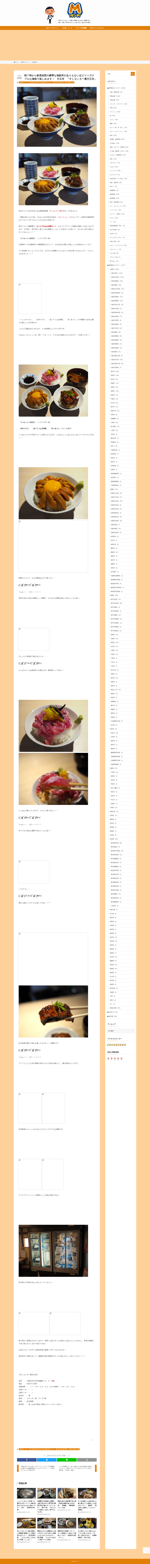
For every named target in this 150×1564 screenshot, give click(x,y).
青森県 (113, 819)
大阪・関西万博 (116, 92)
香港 (113, 1000)
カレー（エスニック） (118, 131)
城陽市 (114, 564)
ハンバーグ (115, 170)
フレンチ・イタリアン (118, 104)
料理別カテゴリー (48, 82)
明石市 (114, 678)
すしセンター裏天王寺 (58, 211)
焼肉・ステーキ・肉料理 (119, 147)
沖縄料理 (114, 190)
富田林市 (115, 454)
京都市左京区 (116, 509)
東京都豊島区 (116, 866)
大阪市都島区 (116, 336)
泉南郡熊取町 (116, 473)
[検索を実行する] (133, 74)
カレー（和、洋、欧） (118, 127)
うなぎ (114, 167)
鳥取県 (113, 945)
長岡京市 (115, 536)
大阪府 (31, 82)
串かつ (113, 186)
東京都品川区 (116, 862)
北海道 (113, 815)
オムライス (115, 174)
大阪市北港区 (116, 367)
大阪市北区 (116, 273)
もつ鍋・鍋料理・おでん (119, 151)
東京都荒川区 (116, 898)
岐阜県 (113, 929)
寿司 (113, 135)
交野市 (114, 414)
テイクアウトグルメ (117, 237)
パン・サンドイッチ (118, 206)
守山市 (114, 799)
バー (113, 222)
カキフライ (115, 163)
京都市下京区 (116, 497)
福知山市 (115, 544)
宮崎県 (113, 984)
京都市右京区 (116, 505)
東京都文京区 (116, 874)
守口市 (114, 403)
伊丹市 (114, 646)
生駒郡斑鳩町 (116, 764)
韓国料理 (114, 194)
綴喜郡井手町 (116, 583)
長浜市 (114, 792)
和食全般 (56, 82)
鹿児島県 (114, 988)
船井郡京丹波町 (117, 591)
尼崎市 (114, 634)
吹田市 (115, 375)
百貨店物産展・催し (117, 225)
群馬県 (113, 831)
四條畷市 (115, 418)
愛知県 (113, 933)
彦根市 (114, 776)
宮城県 (113, 827)
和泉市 (114, 458)
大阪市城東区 (116, 340)
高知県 (113, 964)
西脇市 (114, 709)
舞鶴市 (114, 552)
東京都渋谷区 (116, 878)
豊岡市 (114, 713)
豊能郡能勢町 (116, 481)
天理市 (114, 737)
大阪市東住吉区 (117, 312)
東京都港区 (116, 894)
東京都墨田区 (116, 902)
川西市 (114, 650)
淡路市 (114, 682)
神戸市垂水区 (116, 631)
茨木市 (114, 379)
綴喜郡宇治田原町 (117, 587)
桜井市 (114, 744)
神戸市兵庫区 (116, 623)
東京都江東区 (116, 890)
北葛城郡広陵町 (117, 756)
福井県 (113, 917)
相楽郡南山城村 (117, 579)
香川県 (113, 957)
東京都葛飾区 (116, 858)
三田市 (114, 666)
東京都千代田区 (117, 851)
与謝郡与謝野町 (117, 576)
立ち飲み (114, 143)
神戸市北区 (116, 599)
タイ (112, 1004)
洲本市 (114, 686)
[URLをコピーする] (87, 1460)
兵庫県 (114, 595)
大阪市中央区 (117, 277)
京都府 (114, 489)
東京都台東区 (116, 854)
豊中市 (115, 371)
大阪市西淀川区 (117, 355)
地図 (53, 1381)
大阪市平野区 (116, 320)
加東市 (114, 697)
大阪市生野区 (116, 316)
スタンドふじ (63, 217)
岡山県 (113, 937)
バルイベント (115, 249)
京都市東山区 (116, 517)
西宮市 (115, 642)
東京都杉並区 (116, 886)
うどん (114, 119)
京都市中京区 (117, 501)
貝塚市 (114, 469)
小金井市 (115, 906)
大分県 (113, 976)
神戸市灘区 (116, 615)
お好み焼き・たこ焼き (118, 178)
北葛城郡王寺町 (117, 760)
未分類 (72, 82)
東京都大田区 (116, 870)
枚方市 (114, 407)
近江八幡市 (115, 788)
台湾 (112, 996)
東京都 (114, 839)
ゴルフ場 (114, 253)
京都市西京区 (116, 513)
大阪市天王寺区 (38, 82)
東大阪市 (115, 426)
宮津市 (114, 568)
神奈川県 (114, 909)
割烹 (113, 159)
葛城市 (114, 748)
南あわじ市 (116, 689)
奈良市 (114, 733)
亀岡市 (114, 548)
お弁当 (113, 233)
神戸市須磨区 (116, 627)
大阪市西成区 (117, 300)
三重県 (113, 807)
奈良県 (113, 729)
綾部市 (114, 556)
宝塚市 (114, 638)
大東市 (114, 422)
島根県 (113, 949)
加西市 (114, 674)
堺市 (114, 446)
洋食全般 (114, 100)
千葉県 (113, 835)
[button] (27, 1460)
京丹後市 (115, 572)
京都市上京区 (116, 493)
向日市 (114, 540)
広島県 (113, 941)
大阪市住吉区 (116, 308)
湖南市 (114, 803)
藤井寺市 (115, 438)
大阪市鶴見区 (116, 344)
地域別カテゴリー (23, 82)
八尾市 (114, 430)
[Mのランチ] (75, 10)
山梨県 (113, 925)
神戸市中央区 (116, 603)
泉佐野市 (115, 477)
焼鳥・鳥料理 (116, 182)
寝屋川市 (115, 410)
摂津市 (114, 395)
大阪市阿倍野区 (117, 293)
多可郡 (114, 725)
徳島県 (113, 953)
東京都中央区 (116, 843)
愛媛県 (113, 961)
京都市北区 (115, 524)
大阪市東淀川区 (117, 363)
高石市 (114, 462)
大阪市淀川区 (117, 359)
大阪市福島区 (117, 281)
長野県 (113, 921)
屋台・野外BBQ (116, 202)
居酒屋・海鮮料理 (64, 82)
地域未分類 (115, 1008)
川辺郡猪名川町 (117, 721)
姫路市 (114, 693)
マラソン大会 (115, 257)
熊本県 (113, 980)
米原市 (114, 796)
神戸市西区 (115, 607)
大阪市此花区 (116, 348)
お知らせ (113, 1012)
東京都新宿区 (116, 882)
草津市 (114, 780)
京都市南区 (116, 528)
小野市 (114, 658)
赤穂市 (114, 717)
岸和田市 (115, 465)
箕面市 (115, 391)
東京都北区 (115, 847)
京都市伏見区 (116, 521)
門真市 (114, 399)
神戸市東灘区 (116, 619)
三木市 (114, 662)
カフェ (114, 218)
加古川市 (115, 670)
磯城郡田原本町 (117, 752)
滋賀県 (113, 768)
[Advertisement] (75, 45)
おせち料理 (115, 229)
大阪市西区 (116, 285)
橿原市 (114, 741)
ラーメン (115, 112)
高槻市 (115, 383)
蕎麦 (113, 123)
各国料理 (114, 198)
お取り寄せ (115, 241)
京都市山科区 (116, 532)
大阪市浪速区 (117, 296)
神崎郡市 (115, 701)
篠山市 (114, 705)
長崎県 (113, 972)
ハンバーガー (115, 210)
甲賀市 (114, 784)
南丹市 (114, 560)
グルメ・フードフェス (118, 245)
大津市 (114, 772)
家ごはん (114, 261)
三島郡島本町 (116, 485)
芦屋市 (114, 654)
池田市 (114, 387)
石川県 (113, 913)
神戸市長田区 (116, 611)
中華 (113, 108)
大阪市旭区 (116, 351)
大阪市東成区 (116, 324)
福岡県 (113, 968)
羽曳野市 (115, 442)
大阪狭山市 (115, 450)
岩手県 (113, 823)
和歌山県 (114, 811)
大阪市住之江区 (117, 304)
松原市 (114, 434)
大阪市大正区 (116, 328)
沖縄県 (113, 992)
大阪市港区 (116, 332)
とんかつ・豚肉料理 (118, 155)
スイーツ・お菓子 (117, 214)
